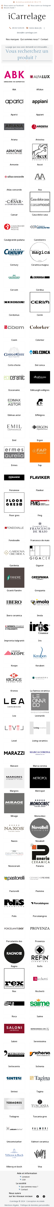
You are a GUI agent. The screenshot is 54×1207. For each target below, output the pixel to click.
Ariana (14, 139)
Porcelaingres (40, 916)
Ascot (40, 164)
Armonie (14, 164)
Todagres (14, 1116)
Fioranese (14, 490)
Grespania (40, 590)
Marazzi (14, 765)
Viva (40, 1166)
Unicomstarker (14, 1141)
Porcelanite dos (14, 941)
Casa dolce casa (40, 214)
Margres (14, 790)
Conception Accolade (35, 1201)
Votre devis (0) (35, 28)
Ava (40, 189)
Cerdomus (14, 315)
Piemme (40, 891)
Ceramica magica (39, 264)
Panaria (40, 866)
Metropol (40, 790)
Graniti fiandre (14, 590)
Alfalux (39, 89)
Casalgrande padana (14, 239)
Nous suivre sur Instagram (41, 6)
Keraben (40, 665)
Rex (14, 991)
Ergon (40, 440)
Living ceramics (40, 740)
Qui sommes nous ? (29, 39)
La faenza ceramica (40, 690)
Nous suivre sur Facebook (14, 6)
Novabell (39, 841)
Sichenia (40, 1066)
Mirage (14, 816)
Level (14, 740)
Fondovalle (14, 540)
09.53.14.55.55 (18, 28)
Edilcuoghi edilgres (39, 390)
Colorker (40, 340)
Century (14, 264)
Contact (44, 39)
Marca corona (40, 765)
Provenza (40, 941)
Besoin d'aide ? (9, 8)
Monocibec (39, 816)
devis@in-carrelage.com (27, 32)
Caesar (14, 214)
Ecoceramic (14, 390)
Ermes (14, 465)
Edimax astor (14, 415)
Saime (40, 1016)
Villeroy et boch (14, 1166)
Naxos (14, 841)
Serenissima (40, 1041)
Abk (14, 89)
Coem (14, 340)
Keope (14, 665)
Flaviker (40, 490)
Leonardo (40, 715)
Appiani (40, 114)
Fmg (40, 515)
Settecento (14, 1066)
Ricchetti (39, 991)
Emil (14, 440)
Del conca (40, 365)
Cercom (14, 289)
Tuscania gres (40, 1116)
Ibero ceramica (14, 615)
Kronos (14, 690)
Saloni (14, 1041)
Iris (40, 640)
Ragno (14, 966)
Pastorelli (14, 891)
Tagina (39, 1091)
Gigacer (40, 565)
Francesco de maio (39, 540)
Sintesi (14, 1091)
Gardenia (14, 565)
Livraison (26, 1177)
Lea (14, 715)
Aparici (14, 114)
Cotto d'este (14, 365)
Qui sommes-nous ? (29, 1187)
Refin (39, 966)
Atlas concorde (14, 189)
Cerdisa (40, 289)
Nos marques (12, 39)
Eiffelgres (40, 415)
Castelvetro (40, 239)
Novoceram (14, 866)
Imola (40, 615)
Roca (14, 1016)
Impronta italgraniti (14, 640)
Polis (14, 916)
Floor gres (14, 515)
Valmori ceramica (40, 1141)
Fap (40, 465)
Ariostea (40, 139)
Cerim (40, 315)
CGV (24, 1180)
